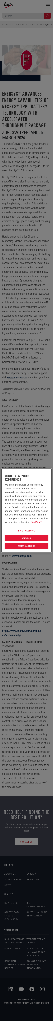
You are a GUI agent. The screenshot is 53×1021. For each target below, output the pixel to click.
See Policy (36, 522)
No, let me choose (26, 530)
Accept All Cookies (26, 546)
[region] (26, 510)
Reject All (26, 538)
